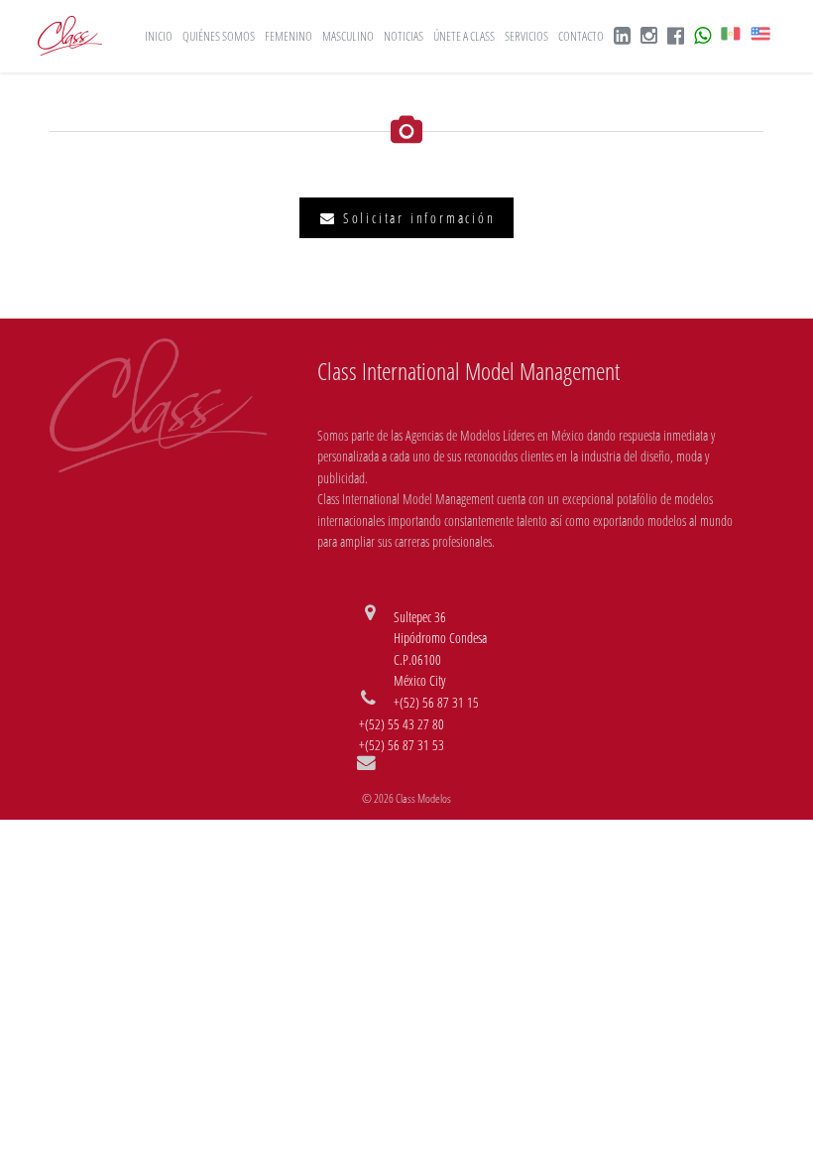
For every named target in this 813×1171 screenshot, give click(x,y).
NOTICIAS (403, 36)
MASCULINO (348, 36)
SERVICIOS (526, 36)
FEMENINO (288, 36)
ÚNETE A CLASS (464, 36)
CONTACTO (581, 36)
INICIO (159, 36)
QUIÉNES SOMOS (218, 36)
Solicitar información (416, 217)
